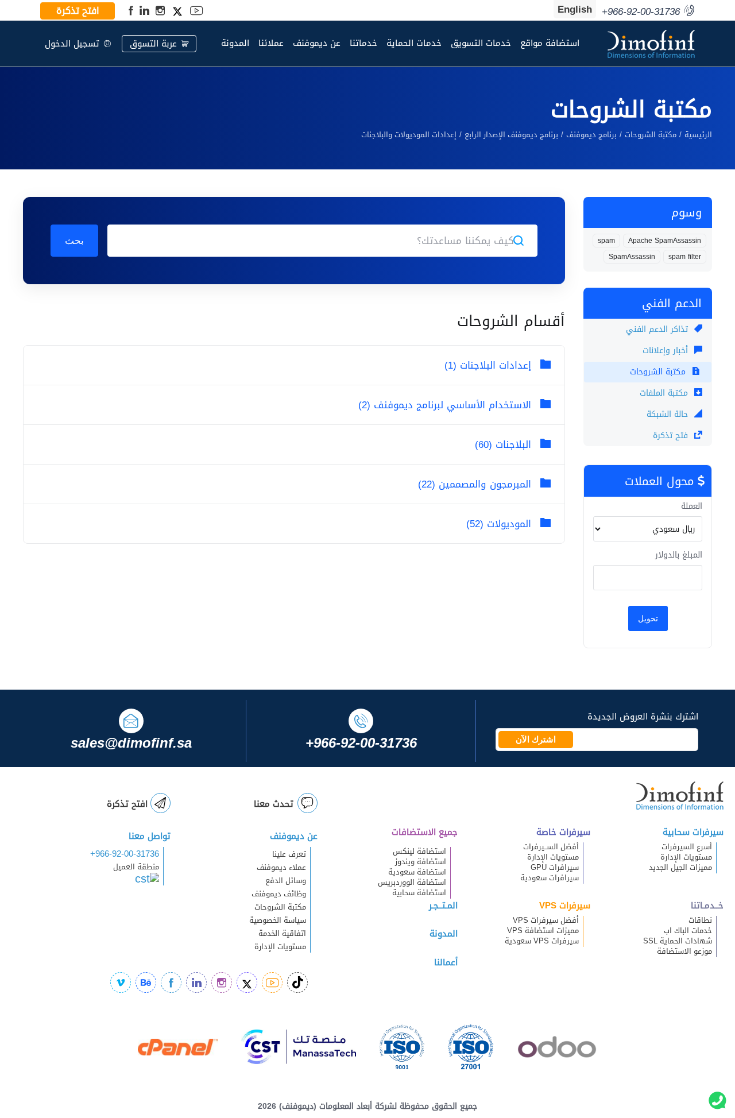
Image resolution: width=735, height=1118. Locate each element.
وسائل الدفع (285, 881)
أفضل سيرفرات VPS (546, 920)
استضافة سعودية (417, 872)
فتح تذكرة (672, 435)
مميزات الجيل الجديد (680, 868)
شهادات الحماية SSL (677, 941)
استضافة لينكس (419, 851)
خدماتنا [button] (363, 43)
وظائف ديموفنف (279, 894)
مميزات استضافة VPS (543, 931)
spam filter (684, 256)
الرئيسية (698, 135)
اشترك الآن (536, 739)
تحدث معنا (273, 804)
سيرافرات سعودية (549, 878)
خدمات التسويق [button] (481, 43)
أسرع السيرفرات (687, 847)
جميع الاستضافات (425, 832)
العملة (691, 506)
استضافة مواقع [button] (549, 43)
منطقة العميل (136, 867)
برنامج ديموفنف (591, 135)
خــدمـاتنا (707, 906)
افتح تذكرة (77, 11)
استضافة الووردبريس (412, 882)
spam (606, 240)
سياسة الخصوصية (277, 920)
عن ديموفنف (317, 43)
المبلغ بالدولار (678, 555)
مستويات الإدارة (686, 857)
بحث (74, 240)
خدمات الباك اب (688, 931)
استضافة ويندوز (420, 862)
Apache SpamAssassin (664, 240)
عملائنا (271, 43)
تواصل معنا (150, 836)
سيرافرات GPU (555, 868)
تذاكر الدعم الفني (658, 329)
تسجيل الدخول (72, 43)
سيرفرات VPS (564, 906)
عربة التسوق (153, 44)
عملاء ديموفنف (281, 868)
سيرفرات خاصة (563, 832)
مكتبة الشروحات (650, 135)
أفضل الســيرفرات (551, 847)
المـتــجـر (443, 906)
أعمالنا (446, 962)
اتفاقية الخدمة (275, 934)
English (575, 9)
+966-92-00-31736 (124, 854)
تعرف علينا (289, 854)
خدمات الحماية (414, 43)
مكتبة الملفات (665, 393)
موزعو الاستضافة (684, 951)
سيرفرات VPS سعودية (542, 941)
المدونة (235, 43)
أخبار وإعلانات (667, 350)
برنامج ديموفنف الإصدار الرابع (511, 135)
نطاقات (700, 920)
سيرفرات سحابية (693, 832)
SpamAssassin (632, 256)
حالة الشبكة (669, 414)
